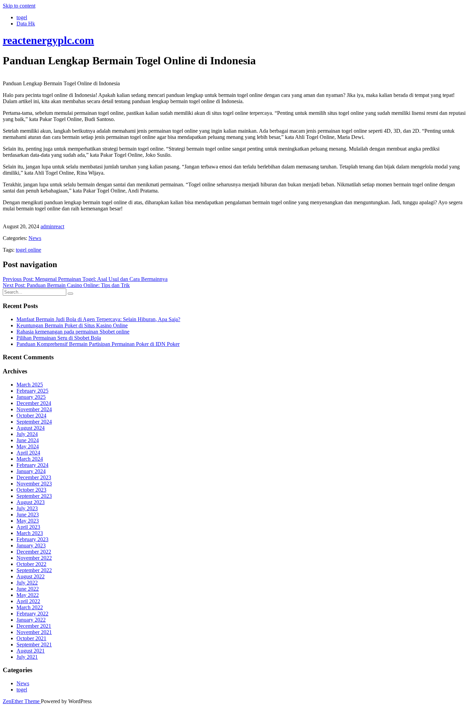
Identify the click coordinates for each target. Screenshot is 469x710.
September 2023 (34, 496)
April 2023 (28, 527)
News (34, 238)
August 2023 (30, 502)
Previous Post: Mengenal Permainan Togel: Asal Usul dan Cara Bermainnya (85, 279)
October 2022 (31, 564)
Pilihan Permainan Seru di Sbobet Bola (58, 338)
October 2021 (31, 638)
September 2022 (34, 570)
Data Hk (25, 23)
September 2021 (34, 644)
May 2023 (27, 521)
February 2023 (32, 539)
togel (21, 17)
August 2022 (30, 576)
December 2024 (33, 403)
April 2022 (28, 601)
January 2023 (31, 545)
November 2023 (34, 484)
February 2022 (32, 613)
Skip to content (19, 6)
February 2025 (32, 391)
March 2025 (29, 384)
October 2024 (31, 415)
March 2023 (29, 533)
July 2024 (27, 434)
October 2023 (31, 490)
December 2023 (33, 477)
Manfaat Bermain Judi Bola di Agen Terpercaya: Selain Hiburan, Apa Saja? (98, 319)
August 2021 (30, 651)
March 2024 (29, 459)
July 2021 (27, 657)
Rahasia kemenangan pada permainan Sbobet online (72, 332)
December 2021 (33, 626)
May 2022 (27, 595)
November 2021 (34, 632)
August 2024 (30, 428)
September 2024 (34, 422)
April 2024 (28, 453)
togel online (28, 250)
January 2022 (31, 620)
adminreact (52, 226)
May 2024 (27, 446)
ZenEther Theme (22, 701)
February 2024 (32, 465)
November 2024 (34, 409)
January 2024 (31, 471)
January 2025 (31, 397)
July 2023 (27, 508)
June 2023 (27, 514)
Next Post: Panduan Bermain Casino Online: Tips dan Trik (66, 285)
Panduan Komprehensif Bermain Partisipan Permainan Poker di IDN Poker (98, 344)
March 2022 (29, 607)
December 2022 (33, 552)
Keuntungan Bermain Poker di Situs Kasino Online (72, 325)
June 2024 (27, 440)
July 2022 (27, 583)
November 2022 (34, 558)
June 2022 (27, 589)
